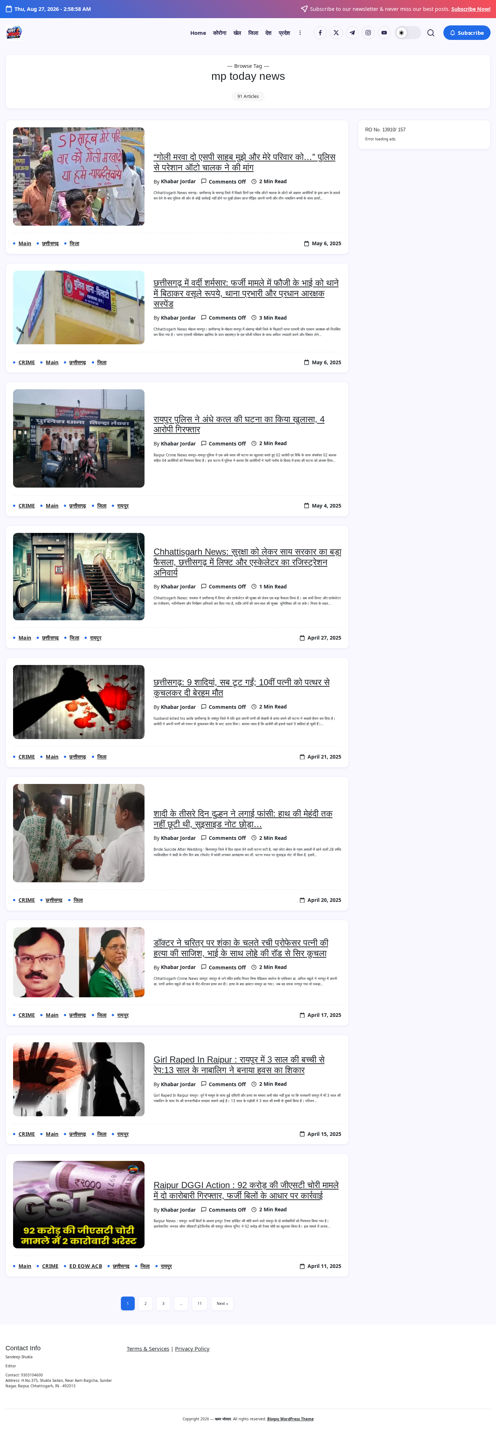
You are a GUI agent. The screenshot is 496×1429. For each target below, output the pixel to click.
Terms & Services (148, 1348)
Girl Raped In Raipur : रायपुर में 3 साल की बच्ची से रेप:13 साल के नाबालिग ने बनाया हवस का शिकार (239, 1065)
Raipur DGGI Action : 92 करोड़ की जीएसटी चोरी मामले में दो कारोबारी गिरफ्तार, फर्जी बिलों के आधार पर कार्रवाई (246, 1190)
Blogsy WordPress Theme (290, 1418)
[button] (408, 32)
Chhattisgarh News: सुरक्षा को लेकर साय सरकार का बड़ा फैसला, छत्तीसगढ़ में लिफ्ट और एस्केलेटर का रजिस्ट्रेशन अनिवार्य (247, 562)
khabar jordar (178, 181)
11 (200, 1303)
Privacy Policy (192, 1348)
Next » (222, 1303)
